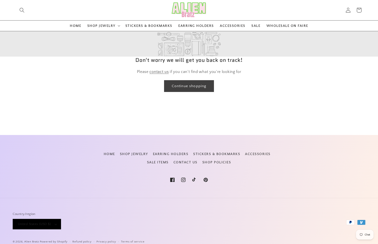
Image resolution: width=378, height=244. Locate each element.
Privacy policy (106, 241)
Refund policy (81, 241)
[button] (22, 10)
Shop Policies (216, 162)
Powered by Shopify (54, 241)
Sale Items (158, 162)
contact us (159, 71)
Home (109, 154)
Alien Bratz (31, 241)
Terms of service (132, 241)
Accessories (258, 154)
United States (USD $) (34, 224)
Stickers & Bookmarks (216, 154)
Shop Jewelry (134, 154)
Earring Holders (171, 154)
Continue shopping (189, 86)
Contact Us (185, 162)
